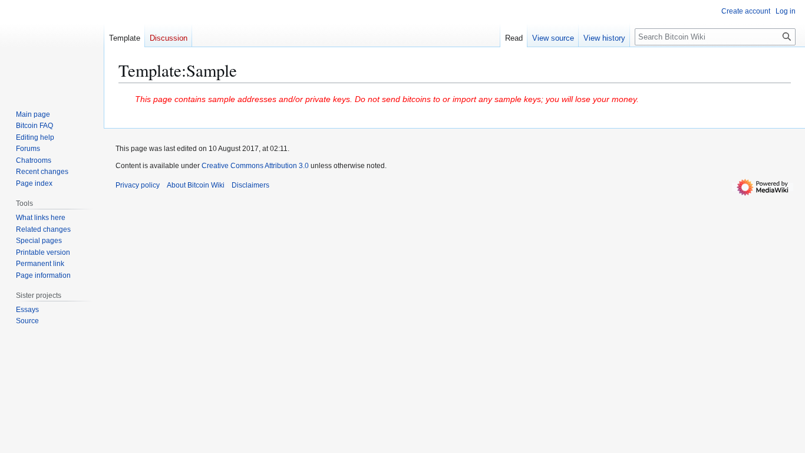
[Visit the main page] (52, 47)
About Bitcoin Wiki (196, 185)
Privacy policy (138, 185)
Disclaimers (250, 185)
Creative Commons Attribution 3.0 (255, 166)
